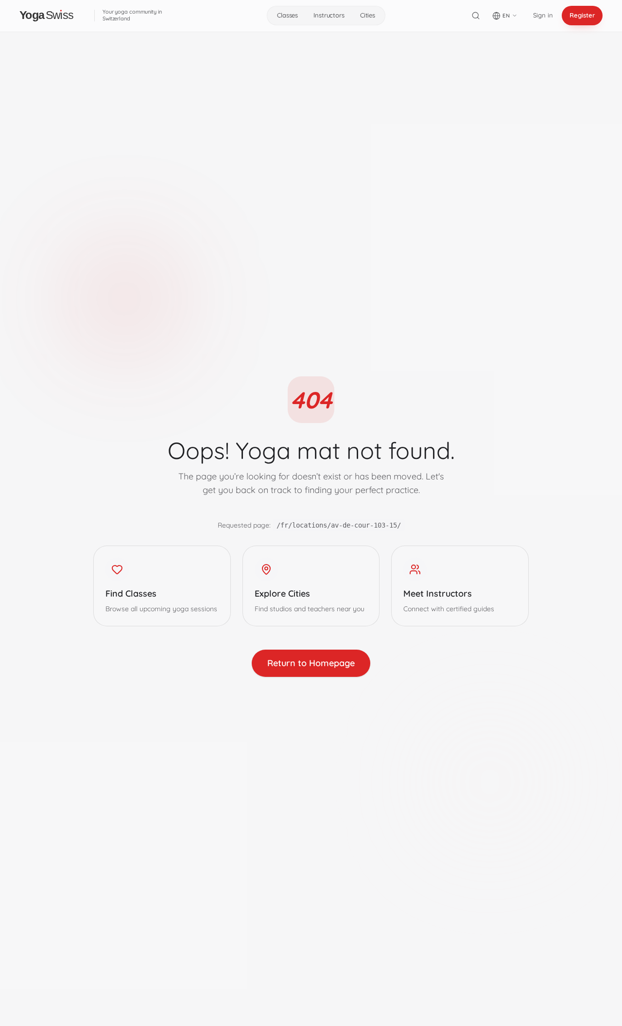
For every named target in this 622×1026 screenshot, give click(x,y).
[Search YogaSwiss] (475, 15)
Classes (287, 15)
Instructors (329, 15)
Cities (367, 15)
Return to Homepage (311, 663)
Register (582, 15)
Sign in (543, 15)
